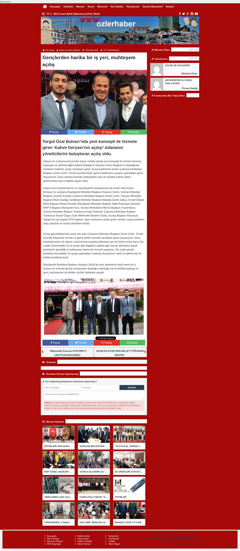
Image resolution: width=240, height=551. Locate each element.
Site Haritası (53, 538)
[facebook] (180, 13)
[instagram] (192, 13)
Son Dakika (117, 6)
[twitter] (183, 13)
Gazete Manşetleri (153, 6)
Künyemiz (114, 536)
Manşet (80, 6)
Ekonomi (102, 6)
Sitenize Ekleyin (55, 541)
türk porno (5, 1)
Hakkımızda (83, 536)
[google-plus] (187, 13)
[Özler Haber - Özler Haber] (45, 6)
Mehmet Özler (190, 73)
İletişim (170, 6)
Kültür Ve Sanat (66, 50)
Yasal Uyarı (83, 538)
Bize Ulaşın (114, 543)
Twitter (112, 541)
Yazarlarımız (132, 6)
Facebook (114, 538)
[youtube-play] (196, 13)
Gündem (68, 6)
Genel (91, 6)
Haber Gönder (84, 541)
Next (196, 49)
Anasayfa (55, 6)
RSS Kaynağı (54, 543)
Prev (191, 49)
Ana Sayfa (49, 50)
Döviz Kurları (84, 543)
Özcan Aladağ (190, 88)
